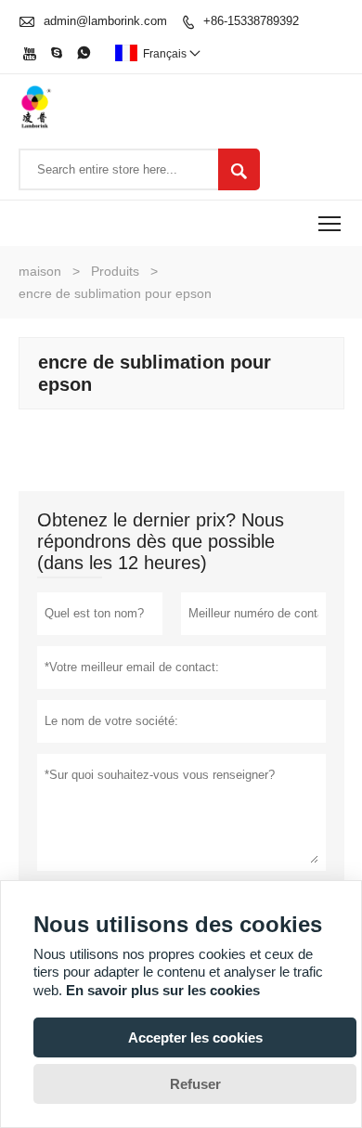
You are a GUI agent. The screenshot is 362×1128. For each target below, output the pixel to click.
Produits (115, 271)
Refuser (195, 1084)
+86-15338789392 (251, 21)
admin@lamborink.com (105, 21)
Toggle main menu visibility (330, 223)
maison (40, 271)
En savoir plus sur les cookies (163, 990)
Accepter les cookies (195, 1037)
